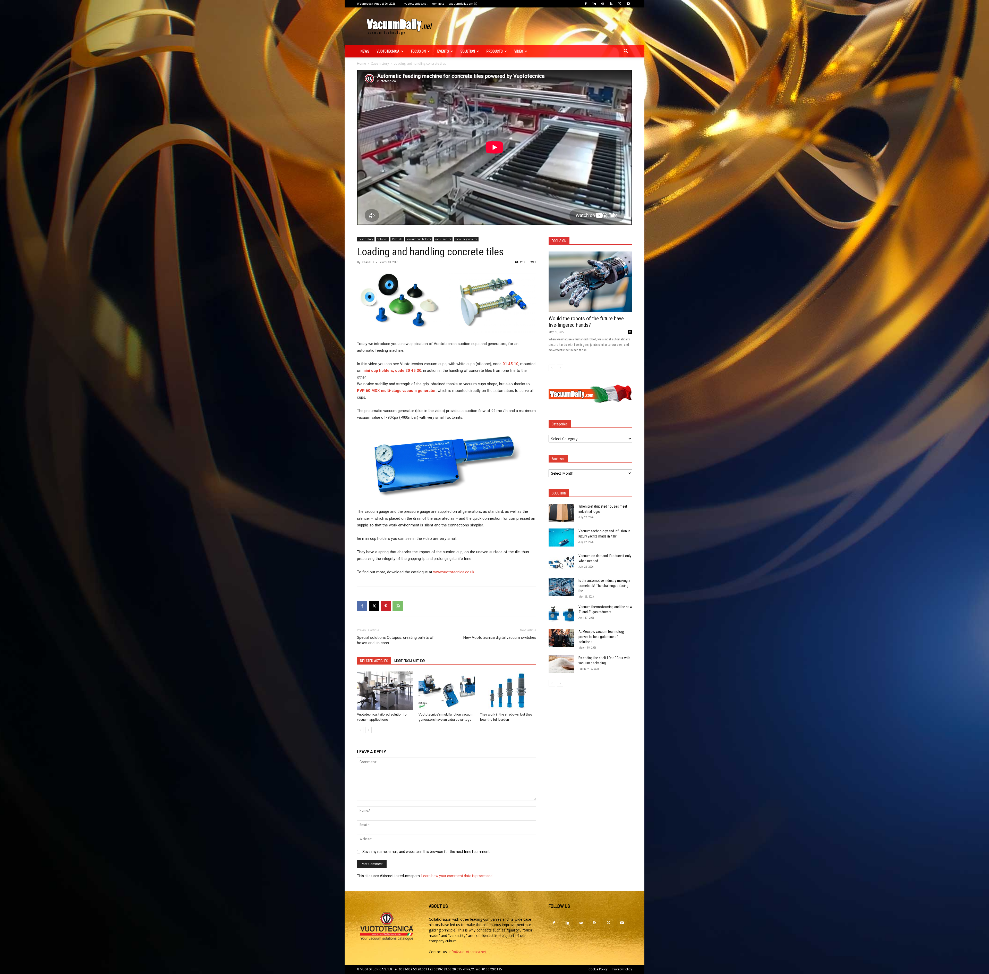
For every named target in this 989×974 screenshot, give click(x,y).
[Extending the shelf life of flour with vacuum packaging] (561, 664)
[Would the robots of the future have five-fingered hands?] (590, 281)
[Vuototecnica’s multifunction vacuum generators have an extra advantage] (447, 690)
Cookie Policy (598, 969)
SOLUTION (559, 493)
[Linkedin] (594, 3)
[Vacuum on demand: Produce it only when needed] (561, 562)
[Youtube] (628, 3)
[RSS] (611, 3)
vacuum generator (466, 239)
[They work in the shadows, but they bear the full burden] (508, 690)
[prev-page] (360, 730)
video (518, 51)
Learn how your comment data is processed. (457, 876)
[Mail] (603, 3)
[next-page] (368, 730)
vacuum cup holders (419, 239)
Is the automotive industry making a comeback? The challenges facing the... (604, 585)
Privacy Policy (622, 969)
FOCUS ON (418, 51)
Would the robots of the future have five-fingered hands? (586, 321)
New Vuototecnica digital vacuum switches (499, 637)
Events (443, 51)
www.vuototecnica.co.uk (453, 572)
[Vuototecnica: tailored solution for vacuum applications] (385, 690)
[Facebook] (586, 3)
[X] (620, 3)
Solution (468, 51)
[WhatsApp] (398, 606)
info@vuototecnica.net (467, 951)
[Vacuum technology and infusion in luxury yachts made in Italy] (561, 537)
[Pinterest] (386, 606)
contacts (438, 3)
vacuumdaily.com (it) (463, 3)
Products (495, 51)
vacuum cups (443, 239)
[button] (626, 51)
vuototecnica (388, 51)
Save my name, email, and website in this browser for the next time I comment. (426, 852)
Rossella (368, 262)
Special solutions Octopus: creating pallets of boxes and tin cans (395, 640)
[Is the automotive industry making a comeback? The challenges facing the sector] (561, 587)
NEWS (365, 51)
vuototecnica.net (415, 3)
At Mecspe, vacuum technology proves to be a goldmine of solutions (601, 636)
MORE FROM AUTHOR (409, 661)
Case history (380, 63)
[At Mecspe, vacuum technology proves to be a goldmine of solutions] (561, 638)
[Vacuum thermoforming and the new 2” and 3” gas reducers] (561, 613)
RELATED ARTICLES (374, 661)
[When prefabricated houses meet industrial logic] (561, 513)
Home (361, 63)
